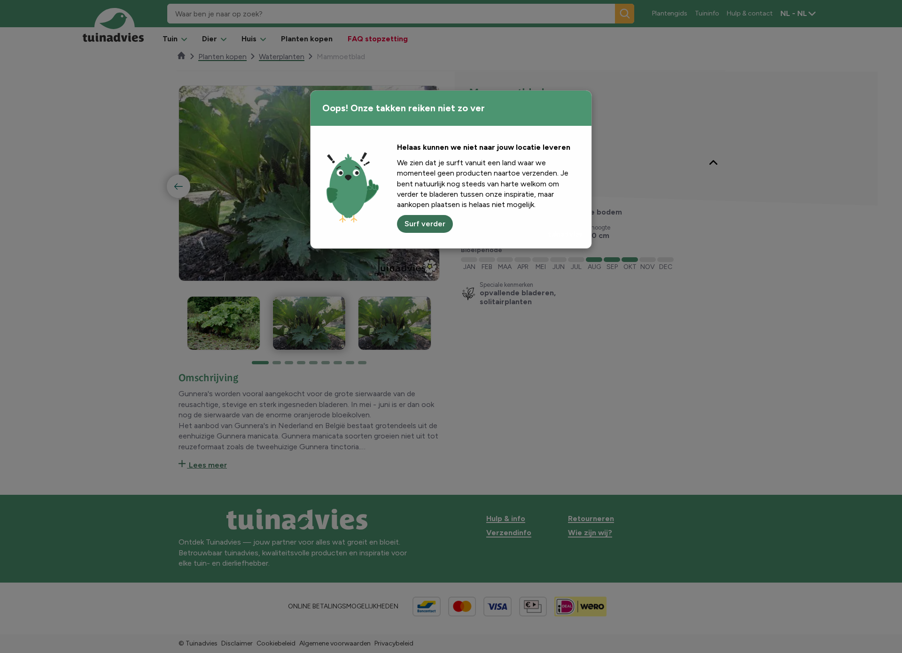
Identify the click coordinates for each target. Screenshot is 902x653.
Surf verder (424, 223)
